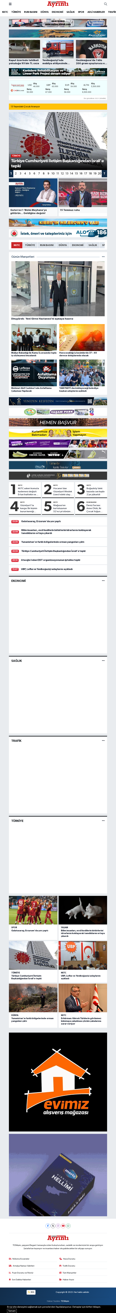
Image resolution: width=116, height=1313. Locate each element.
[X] (53, 1226)
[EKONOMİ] (103, 581)
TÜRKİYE (16, 12)
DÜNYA (45, 12)
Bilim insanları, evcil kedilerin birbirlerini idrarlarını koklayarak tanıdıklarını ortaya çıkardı (83, 933)
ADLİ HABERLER (96, 12)
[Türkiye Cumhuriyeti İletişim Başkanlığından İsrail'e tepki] (33, 955)
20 (99, 173)
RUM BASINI (30, 12)
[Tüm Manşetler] (103, 257)
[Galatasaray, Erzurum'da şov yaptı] (33, 910)
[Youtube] (63, 1226)
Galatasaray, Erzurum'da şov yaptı (41, 521)
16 (81, 173)
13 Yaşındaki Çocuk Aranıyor (25, 106)
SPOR (81, 12)
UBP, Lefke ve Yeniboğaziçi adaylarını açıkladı (47, 569)
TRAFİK (112, 12)
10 (53, 173)
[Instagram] (58, 1226)
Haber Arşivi (68, 1280)
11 (57, 173)
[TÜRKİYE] (103, 821)
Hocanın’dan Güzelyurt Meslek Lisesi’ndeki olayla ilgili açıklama (62, 491)
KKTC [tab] (17, 245)
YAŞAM (64, 927)
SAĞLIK (70, 12)
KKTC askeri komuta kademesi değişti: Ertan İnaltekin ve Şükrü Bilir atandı (28, 491)
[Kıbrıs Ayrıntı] (57, 4)
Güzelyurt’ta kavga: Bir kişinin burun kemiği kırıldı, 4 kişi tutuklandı (28, 508)
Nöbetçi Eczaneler (20, 1259)
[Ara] (105, 4)
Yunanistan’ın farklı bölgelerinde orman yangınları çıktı (52, 542)
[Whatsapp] (68, 1226)
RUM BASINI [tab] (47, 245)
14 (71, 173)
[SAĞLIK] (103, 661)
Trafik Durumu (69, 1266)
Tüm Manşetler (69, 1273)
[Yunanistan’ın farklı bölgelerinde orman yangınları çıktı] (33, 998)
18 (90, 173)
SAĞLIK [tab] (93, 245)
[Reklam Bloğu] (58, 23)
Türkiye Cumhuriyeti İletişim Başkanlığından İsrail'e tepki (53, 551)
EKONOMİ (57, 12)
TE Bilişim (65, 1301)
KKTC (5, 12)
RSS (32, 1292)
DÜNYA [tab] (63, 245)
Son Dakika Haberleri (21, 1280)
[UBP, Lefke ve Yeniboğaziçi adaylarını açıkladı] (83, 955)
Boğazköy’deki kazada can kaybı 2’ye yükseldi (96, 491)
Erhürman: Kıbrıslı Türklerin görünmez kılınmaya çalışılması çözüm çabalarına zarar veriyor (81, 1021)
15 (76, 173)
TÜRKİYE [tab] (30, 245)
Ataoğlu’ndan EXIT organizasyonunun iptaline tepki (50, 560)
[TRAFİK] (103, 741)
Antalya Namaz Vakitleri (23, 1266)
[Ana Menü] (10, 4)
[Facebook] (48, 1226)
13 (66, 173)
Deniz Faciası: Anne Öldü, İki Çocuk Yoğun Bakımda (93, 508)
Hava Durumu (69, 1259)
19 (95, 173)
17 (85, 173)
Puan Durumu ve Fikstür (22, 1273)
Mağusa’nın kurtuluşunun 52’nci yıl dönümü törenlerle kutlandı (62, 508)
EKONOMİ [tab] (77, 245)
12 (62, 173)
